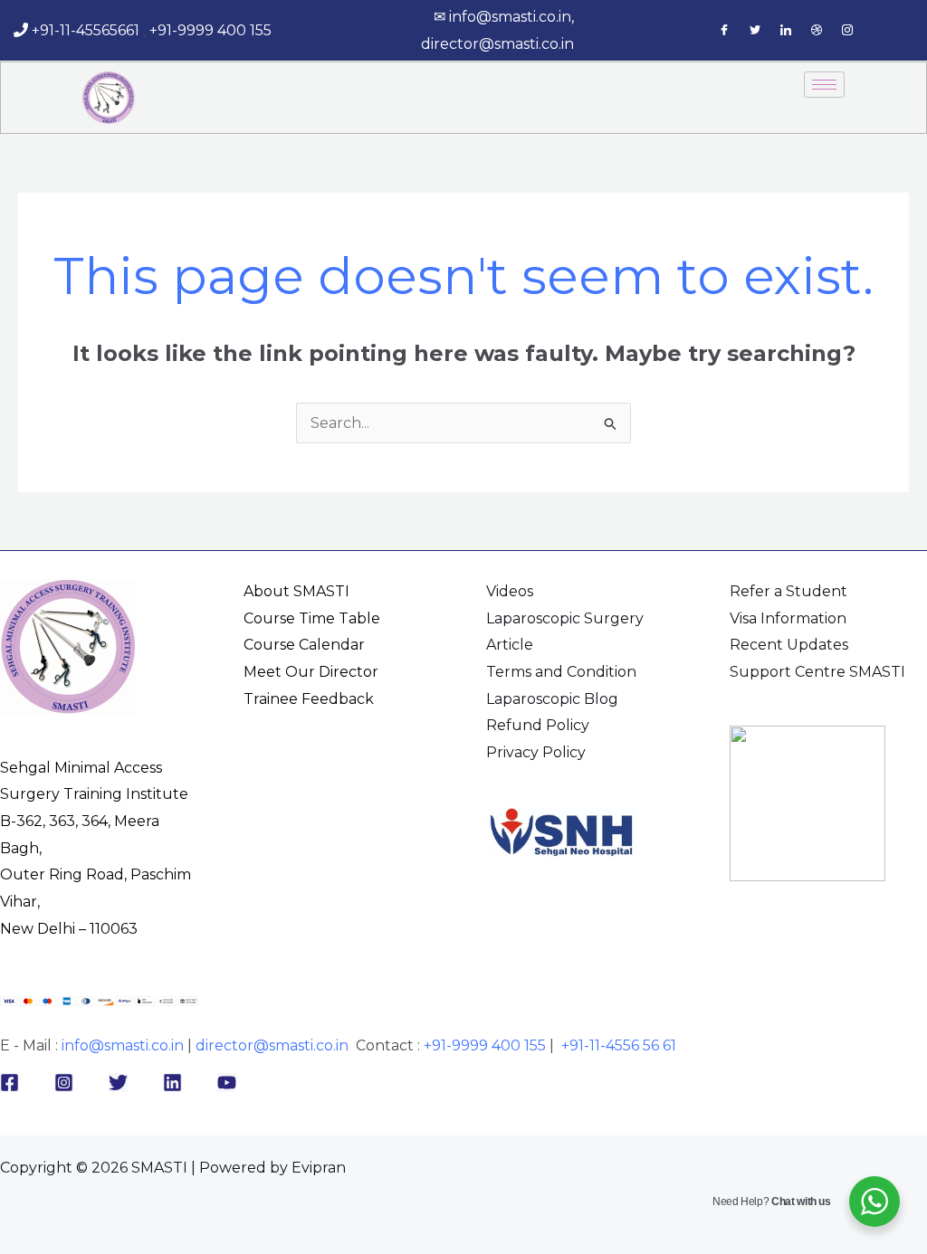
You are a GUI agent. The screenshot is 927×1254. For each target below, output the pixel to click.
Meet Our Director (311, 671)
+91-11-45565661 (85, 30)
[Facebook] (724, 30)
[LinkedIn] (785, 30)
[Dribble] (816, 30)
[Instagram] (847, 30)
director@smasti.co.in (497, 43)
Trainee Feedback (309, 699)
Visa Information (788, 618)
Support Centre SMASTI (817, 671)
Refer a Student (788, 591)
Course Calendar (304, 644)
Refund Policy (537, 725)
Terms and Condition (561, 671)
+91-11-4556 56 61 (618, 1045)
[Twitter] (755, 30)
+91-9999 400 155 (214, 30)
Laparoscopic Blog (552, 699)
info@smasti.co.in (510, 16)
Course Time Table (312, 618)
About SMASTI (296, 591)
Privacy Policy (536, 752)
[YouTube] (226, 1082)
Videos (509, 591)
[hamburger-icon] (824, 84)
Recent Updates (789, 644)
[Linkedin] (172, 1082)
